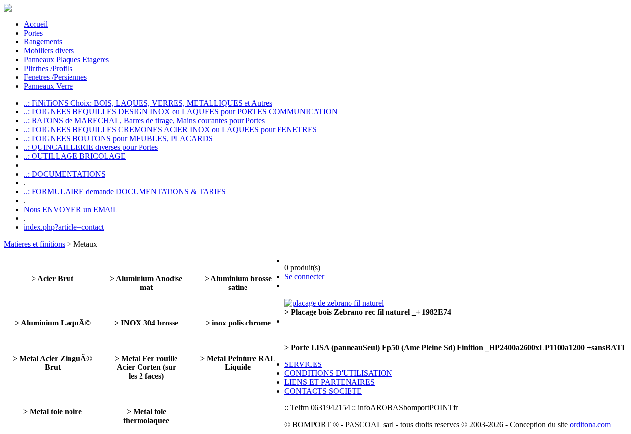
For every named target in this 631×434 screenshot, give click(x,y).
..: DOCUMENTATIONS (64, 174)
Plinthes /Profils (48, 68)
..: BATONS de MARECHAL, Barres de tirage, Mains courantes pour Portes (144, 120)
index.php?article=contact (64, 227)
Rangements (43, 41)
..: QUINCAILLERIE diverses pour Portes (91, 147)
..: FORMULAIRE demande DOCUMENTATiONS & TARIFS (125, 191)
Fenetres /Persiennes (55, 77)
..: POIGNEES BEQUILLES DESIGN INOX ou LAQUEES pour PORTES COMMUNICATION (181, 112)
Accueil (36, 24)
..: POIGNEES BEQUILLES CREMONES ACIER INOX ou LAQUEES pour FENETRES (170, 129)
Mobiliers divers (49, 50)
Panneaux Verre (48, 86)
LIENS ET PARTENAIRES (329, 382)
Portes (33, 33)
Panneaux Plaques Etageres (66, 59)
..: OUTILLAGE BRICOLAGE (75, 156)
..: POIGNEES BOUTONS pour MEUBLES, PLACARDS (118, 138)
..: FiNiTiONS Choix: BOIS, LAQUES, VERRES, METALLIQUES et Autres (148, 103)
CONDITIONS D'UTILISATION (338, 373)
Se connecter (304, 276)
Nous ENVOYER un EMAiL (71, 209)
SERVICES (303, 364)
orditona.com (590, 424)
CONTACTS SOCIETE (323, 391)
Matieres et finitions (34, 244)
